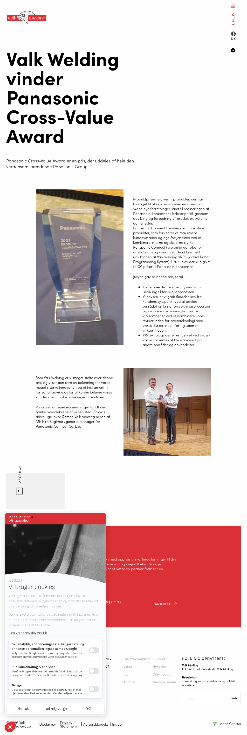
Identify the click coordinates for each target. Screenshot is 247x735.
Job (126, 674)
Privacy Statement (68, 724)
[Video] (235, 50)
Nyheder (20, 474)
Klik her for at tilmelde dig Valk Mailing (207, 669)
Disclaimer (47, 724)
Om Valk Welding (137, 658)
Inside (117, 724)
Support (159, 658)
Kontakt (163, 603)
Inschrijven (234, 698)
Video (128, 666)
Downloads (161, 674)
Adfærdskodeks (95, 724)
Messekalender (164, 681)
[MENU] (233, 6)
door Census (230, 723)
